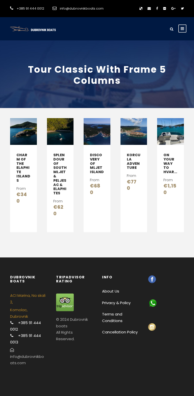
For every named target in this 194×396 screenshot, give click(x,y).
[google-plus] (173, 8)
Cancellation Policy (120, 332)
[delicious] (140, 8)
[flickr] (164, 8)
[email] (149, 8)
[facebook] (157, 8)
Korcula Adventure (133, 161)
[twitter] (182, 8)
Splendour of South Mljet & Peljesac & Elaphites (60, 174)
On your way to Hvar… (170, 163)
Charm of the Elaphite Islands (23, 167)
